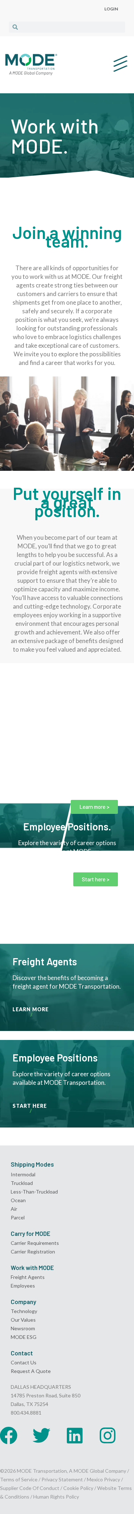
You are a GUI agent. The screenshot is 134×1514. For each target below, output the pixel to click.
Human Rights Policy (56, 1497)
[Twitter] (41, 1435)
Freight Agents (28, 1277)
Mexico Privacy (103, 1479)
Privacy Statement (62, 1479)
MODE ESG (23, 1337)
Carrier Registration (33, 1251)
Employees (23, 1286)
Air (14, 1209)
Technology (24, 1311)
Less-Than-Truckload (34, 1192)
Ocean (18, 1200)
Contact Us (23, 1362)
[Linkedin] (75, 1435)
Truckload (22, 1183)
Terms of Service (19, 1479)
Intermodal (23, 1174)
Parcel (18, 1217)
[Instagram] (107, 1435)
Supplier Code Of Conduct (29, 1488)
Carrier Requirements (35, 1243)
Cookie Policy (78, 1488)
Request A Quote (31, 1371)
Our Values (23, 1320)
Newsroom (23, 1328)
